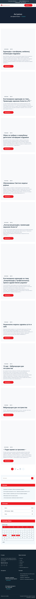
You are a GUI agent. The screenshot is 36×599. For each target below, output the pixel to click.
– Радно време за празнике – (14, 450)
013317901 (22, 579)
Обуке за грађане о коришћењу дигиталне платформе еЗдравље (16, 136)
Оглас (6, 514)
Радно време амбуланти (12, 1)
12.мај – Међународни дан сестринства (13, 367)
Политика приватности (24, 567)
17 (20, 469)
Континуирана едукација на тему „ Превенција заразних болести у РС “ (17, 100)
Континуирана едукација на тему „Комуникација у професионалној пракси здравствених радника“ (16, 281)
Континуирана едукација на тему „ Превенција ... (10, 587)
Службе (21, 563)
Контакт (27, 5)
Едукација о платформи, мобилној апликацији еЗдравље (16, 53)
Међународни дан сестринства (15, 408)
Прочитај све (7, 66)
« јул (3, 542)
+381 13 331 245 (23, 2)
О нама (21, 560)
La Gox (7, 596)
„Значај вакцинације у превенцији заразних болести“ (16, 226)
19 (13, 535)
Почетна (21, 558)
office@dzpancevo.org (25, 1)
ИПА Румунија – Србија (9, 511)
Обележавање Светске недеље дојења (15, 184)
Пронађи (32, 478)
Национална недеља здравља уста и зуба (17, 326)
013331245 (22, 577)
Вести (11, 49)
